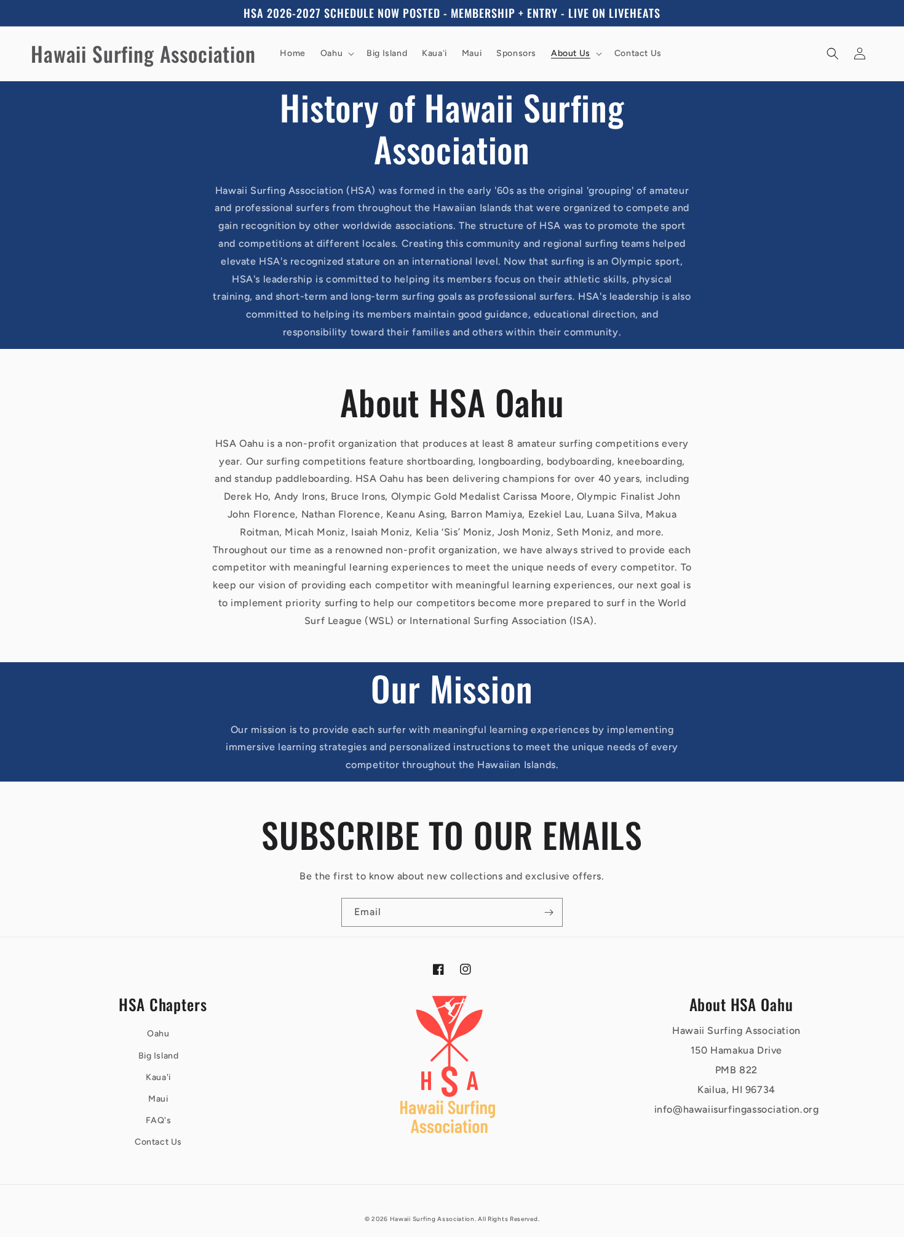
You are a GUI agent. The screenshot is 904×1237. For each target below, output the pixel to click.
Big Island (158, 1056)
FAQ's (159, 1120)
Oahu (158, 1033)
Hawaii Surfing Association (432, 1219)
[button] (336, 53)
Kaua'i (158, 1077)
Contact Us (158, 1142)
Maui (158, 1099)
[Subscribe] (548, 912)
